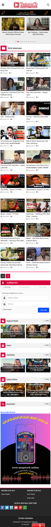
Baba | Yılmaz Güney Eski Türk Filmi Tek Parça (37, 142)
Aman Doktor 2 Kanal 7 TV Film (37, 189)
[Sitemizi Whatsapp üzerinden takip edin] (25, 508)
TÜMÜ (47, 321)
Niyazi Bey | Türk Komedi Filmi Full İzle (37, 69)
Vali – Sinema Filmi (8, 117)
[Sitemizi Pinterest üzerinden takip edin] (20, 508)
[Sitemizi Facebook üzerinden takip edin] (2, 508)
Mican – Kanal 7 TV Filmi (10, 214)
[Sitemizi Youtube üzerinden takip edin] (16, 508)
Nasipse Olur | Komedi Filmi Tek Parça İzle (12, 69)
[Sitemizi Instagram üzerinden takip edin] (11, 508)
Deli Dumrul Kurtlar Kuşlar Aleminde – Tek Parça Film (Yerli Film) (12, 239)
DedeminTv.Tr (18, 522)
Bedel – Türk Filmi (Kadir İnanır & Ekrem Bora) (37, 239)
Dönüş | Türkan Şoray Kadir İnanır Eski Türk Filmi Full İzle (11, 263)
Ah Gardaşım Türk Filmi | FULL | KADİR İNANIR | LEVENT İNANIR (37, 166)
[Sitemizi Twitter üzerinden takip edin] (7, 508)
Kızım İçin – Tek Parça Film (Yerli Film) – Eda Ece (38, 215)
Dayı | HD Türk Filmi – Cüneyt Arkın (37, 93)
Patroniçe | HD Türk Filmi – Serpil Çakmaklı (13, 166)
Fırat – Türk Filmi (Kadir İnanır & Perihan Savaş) (38, 263)
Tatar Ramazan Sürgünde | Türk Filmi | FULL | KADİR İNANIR (12, 142)
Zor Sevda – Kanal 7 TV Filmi (11, 189)
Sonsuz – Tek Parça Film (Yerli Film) (37, 118)
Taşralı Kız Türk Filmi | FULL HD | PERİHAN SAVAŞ (12, 93)
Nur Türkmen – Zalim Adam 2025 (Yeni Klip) (33, 33)
